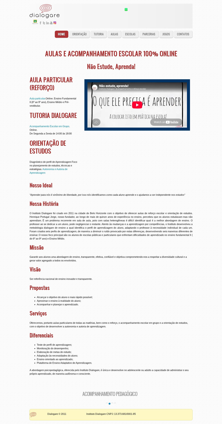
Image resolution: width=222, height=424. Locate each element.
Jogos (166, 34)
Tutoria (99, 34)
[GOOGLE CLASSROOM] (35, 25)
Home (61, 34)
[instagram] (54, 25)
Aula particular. (38, 98)
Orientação (79, 34)
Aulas (114, 34)
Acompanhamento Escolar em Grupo (49, 126)
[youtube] (51, 25)
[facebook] (40, 25)
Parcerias (149, 34)
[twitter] (43, 25)
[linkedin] (47, 25)
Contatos (183, 34)
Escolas (130, 34)
